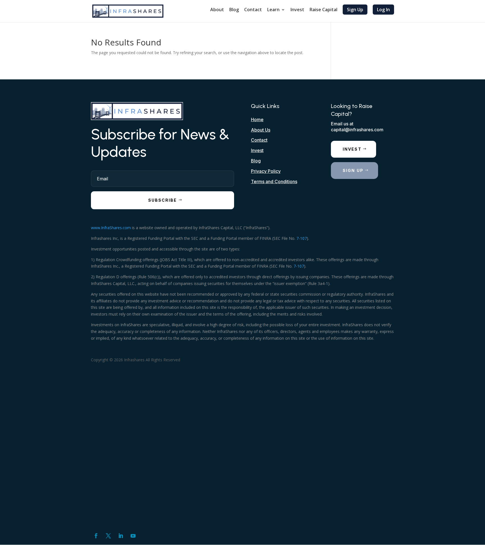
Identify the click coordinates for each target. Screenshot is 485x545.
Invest (297, 10)
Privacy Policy (266, 171)
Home (257, 119)
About (217, 10)
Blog (234, 10)
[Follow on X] (108, 536)
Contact (253, 10)
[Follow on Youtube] (133, 536)
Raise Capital (323, 10)
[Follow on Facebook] (96, 536)
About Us (260, 130)
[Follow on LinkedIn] (121, 536)
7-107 (301, 238)
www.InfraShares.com (111, 227)
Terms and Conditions (274, 181)
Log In (383, 9)
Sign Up (355, 9)
